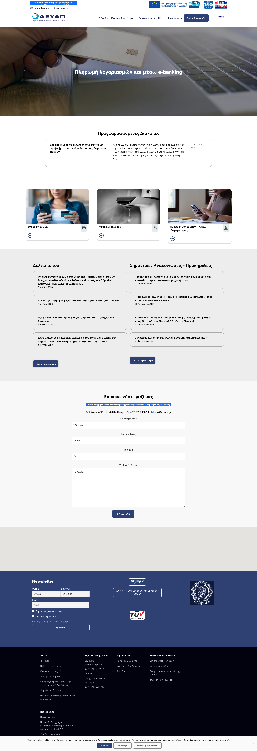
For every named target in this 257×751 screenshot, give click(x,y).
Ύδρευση (89, 660)
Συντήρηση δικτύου (94, 668)
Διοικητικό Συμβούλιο (51, 676)
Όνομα (35, 588)
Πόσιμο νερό (146, 17)
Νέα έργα (90, 682)
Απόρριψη (122, 745)
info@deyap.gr (42, 7)
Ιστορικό (44, 660)
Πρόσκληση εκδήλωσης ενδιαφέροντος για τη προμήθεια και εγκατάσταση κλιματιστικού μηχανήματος (173, 278)
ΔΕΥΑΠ (102, 17)
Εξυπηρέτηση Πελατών (162, 660)
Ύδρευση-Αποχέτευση (122, 17)
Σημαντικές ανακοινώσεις (49, 611)
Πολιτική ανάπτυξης (50, 665)
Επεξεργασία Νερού (51, 734)
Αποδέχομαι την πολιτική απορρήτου (51, 621)
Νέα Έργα (90, 672)
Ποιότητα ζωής (47, 716)
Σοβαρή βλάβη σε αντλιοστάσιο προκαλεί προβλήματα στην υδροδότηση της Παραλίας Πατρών (78, 148)
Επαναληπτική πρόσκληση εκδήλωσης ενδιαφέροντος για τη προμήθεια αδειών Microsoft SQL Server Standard (173, 319)
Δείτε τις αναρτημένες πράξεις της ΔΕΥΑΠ (137, 592)
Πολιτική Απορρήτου (147, 745)
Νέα (160, 17)
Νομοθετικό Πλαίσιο (50, 690)
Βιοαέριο (121, 671)
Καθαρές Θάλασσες (127, 660)
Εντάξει (104, 745)
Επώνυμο (65, 588)
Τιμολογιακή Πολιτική (161, 679)
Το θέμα (128, 449)
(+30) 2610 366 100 (140, 412)
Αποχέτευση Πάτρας (95, 678)
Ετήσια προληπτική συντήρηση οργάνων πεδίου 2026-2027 (171, 338)
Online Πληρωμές (196, 17)
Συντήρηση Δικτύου (94, 686)
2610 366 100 (63, 8)
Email (34, 599)
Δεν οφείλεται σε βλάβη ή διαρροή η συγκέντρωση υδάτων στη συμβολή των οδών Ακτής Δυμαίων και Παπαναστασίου (77, 339)
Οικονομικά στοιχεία (51, 671)
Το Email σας (128, 434)
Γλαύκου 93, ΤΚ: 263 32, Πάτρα (107, 412)
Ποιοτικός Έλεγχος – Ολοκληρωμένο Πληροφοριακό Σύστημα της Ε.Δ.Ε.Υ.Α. (56, 725)
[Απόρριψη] (253, 743)
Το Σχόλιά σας (128, 465)
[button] (24, 71)
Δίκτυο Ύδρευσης (93, 664)
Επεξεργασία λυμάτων (129, 665)
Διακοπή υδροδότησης (46, 616)
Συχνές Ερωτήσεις (159, 665)
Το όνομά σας (128, 418)
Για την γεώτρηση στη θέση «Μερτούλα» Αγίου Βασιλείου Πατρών (78, 300)
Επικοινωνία (175, 17)
